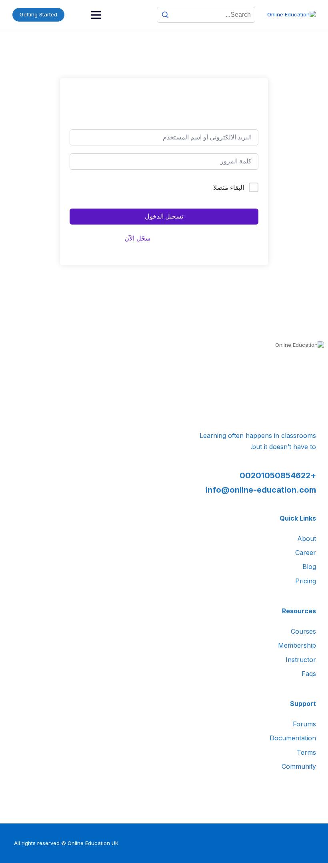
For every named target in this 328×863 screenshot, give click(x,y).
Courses (303, 631)
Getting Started (38, 14)
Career (305, 553)
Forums (304, 724)
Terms (306, 752)
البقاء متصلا (228, 187)
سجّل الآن (137, 238)
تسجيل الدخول (164, 216)
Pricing (305, 581)
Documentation (293, 738)
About (306, 539)
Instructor (301, 660)
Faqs (309, 674)
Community (299, 766)
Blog (309, 567)
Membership (297, 645)
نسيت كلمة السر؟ (94, 188)
